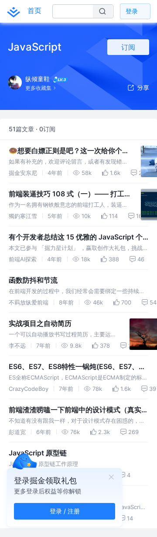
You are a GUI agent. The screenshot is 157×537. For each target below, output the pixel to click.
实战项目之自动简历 (40, 323)
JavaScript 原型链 (38, 452)
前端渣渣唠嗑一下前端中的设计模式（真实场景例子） (78, 410)
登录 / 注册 (65, 511)
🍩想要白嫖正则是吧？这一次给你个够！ (65, 151)
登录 (132, 11)
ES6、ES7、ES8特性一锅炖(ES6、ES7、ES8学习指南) (74, 367)
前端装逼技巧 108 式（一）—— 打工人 (66, 194)
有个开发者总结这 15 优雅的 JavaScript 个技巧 (76, 237)
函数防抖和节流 (33, 280)
